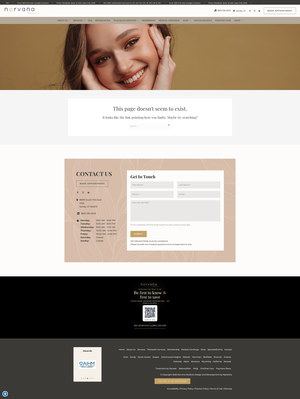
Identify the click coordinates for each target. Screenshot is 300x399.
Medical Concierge (190, 349)
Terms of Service (181, 225)
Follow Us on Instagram (172, 381)
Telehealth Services (156, 349)
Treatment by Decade (166, 368)
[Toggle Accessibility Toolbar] (5, 394)
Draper (156, 357)
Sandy (133, 357)
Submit (138, 234)
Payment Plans (223, 368)
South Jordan (144, 357)
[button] (280, 11)
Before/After (185, 368)
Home (122, 349)
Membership (173, 349)
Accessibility (74, 386)
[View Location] (234, 11)
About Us (131, 349)
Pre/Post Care (207, 368)
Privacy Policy (168, 225)
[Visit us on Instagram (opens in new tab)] (255, 11)
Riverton (218, 357)
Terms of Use (216, 389)
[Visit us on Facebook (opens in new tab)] (250, 11)
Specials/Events (215, 349)
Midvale (186, 357)
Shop (203, 349)
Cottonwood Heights (171, 357)
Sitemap (80, 389)
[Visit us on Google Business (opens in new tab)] (259, 11)
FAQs (195, 368)
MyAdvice (227, 375)
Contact (228, 349)
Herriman (196, 357)
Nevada (227, 361)
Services (141, 349)
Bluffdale (207, 357)
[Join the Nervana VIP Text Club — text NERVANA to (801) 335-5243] (150, 308)
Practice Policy (202, 389)
